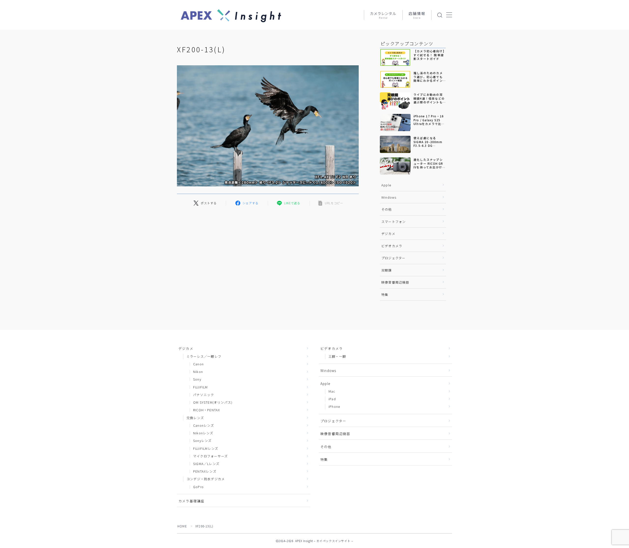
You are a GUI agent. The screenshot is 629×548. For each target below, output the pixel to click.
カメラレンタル (383, 15)
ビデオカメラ (391, 246)
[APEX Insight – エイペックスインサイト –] (231, 15)
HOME (182, 526)
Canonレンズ (203, 425)
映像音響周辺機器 (395, 282)
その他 (386, 209)
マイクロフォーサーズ (210, 456)
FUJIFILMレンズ (205, 448)
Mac (332, 391)
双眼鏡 (386, 270)
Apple (386, 185)
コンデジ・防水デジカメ (205, 479)
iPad (332, 399)
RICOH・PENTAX (206, 410)
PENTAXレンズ (204, 471)
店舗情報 (417, 15)
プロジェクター (393, 258)
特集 (384, 294)
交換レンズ (195, 417)
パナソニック (203, 394)
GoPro (198, 486)
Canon (198, 364)
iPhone (334, 406)
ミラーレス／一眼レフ (203, 356)
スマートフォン (393, 221)
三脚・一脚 (337, 356)
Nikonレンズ (203, 433)
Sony (197, 379)
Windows (388, 197)
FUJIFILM (200, 387)
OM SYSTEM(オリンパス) (212, 402)
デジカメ (388, 233)
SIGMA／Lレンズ (206, 463)
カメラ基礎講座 (191, 500)
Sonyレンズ (202, 440)
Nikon (198, 371)
